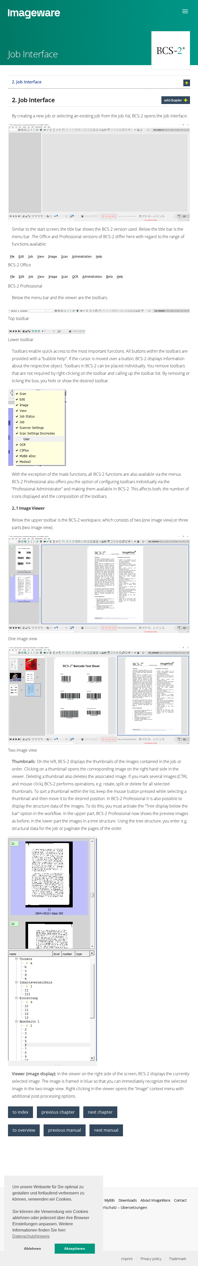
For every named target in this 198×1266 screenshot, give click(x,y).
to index (20, 1112)
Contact (180, 1200)
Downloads (128, 1200)
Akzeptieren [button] (74, 1248)
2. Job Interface (27, 82)
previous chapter (58, 1112)
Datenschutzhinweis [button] (31, 1236)
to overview (24, 1130)
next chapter (100, 1112)
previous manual (64, 1130)
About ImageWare (155, 1200)
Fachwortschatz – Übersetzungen (118, 1207)
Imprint (127, 1258)
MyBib (109, 1200)
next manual (106, 1130)
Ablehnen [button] (32, 1248)
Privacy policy (151, 1258)
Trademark (177, 1258)
